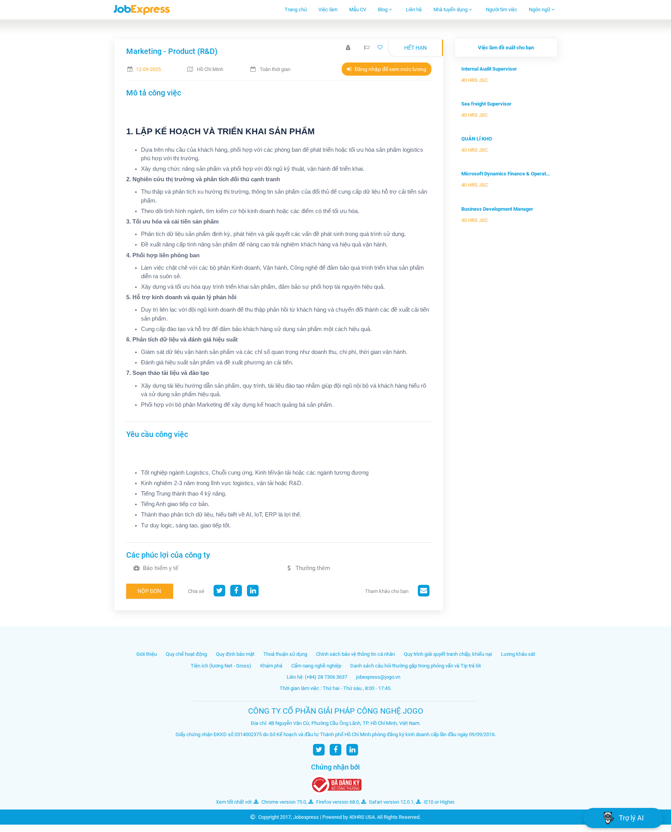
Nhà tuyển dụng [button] (451, 9)
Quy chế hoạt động (186, 654)
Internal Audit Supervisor (489, 69)
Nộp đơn (149, 591)
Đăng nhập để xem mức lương (389, 69)
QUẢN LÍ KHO (476, 139)
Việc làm (327, 9)
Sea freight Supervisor (486, 104)
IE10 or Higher (438, 802)
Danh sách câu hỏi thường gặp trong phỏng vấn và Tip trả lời (415, 666)
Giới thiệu (146, 654)
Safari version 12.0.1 (391, 802)
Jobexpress (306, 817)
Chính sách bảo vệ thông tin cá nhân (355, 654)
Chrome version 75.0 (283, 802)
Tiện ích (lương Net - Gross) (221, 666)
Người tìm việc (501, 9)
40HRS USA (362, 817)
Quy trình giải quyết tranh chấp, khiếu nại (448, 654)
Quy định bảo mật (235, 654)
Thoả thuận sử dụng (285, 654)
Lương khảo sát (518, 654)
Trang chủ (296, 9)
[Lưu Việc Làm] (380, 47)
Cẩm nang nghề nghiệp (316, 666)
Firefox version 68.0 (337, 802)
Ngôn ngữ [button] (540, 9)
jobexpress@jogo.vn (378, 677)
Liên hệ (414, 9)
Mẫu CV (357, 9)
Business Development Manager (497, 209)
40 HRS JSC (474, 80)
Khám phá (271, 666)
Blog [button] (383, 9)
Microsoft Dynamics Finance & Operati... (506, 174)
